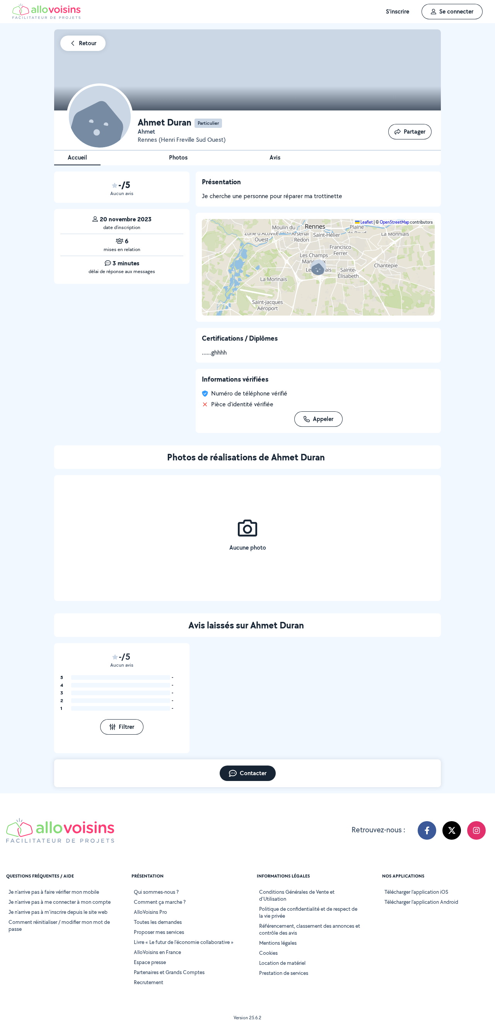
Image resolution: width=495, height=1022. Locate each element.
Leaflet (366, 222)
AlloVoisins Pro (150, 911)
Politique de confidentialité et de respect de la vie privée (308, 912)
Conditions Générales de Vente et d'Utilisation (297, 895)
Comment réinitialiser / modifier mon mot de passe (59, 925)
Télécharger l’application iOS (416, 891)
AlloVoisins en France (157, 952)
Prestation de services (283, 972)
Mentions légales (278, 942)
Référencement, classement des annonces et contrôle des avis (309, 929)
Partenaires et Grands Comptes (169, 972)
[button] (318, 267)
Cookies (268, 952)
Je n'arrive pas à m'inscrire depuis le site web (58, 911)
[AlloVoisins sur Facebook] (427, 830)
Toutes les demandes (158, 921)
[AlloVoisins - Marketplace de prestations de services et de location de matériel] (46, 17)
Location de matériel (282, 962)
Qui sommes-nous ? (156, 891)
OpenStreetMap (394, 222)
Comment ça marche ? (160, 901)
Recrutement (148, 982)
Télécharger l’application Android (421, 901)
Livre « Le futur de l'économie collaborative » (184, 942)
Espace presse (150, 962)
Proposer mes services (159, 932)
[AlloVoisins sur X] (451, 830)
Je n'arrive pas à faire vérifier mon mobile (54, 891)
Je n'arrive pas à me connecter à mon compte (60, 901)
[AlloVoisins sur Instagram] (476, 830)
